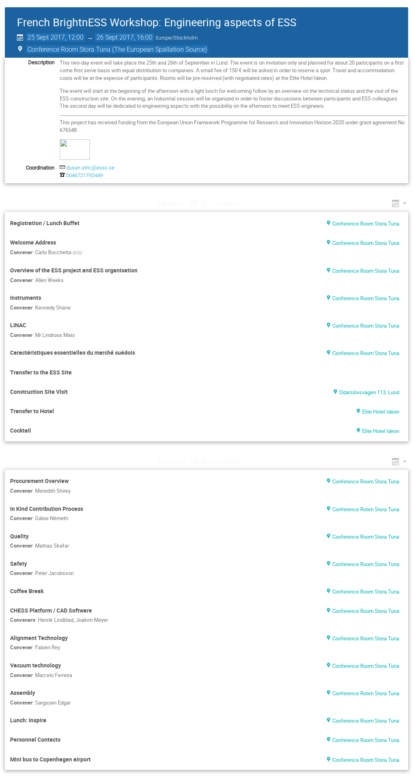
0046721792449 (84, 175)
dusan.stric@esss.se (90, 168)
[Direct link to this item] (251, 203)
